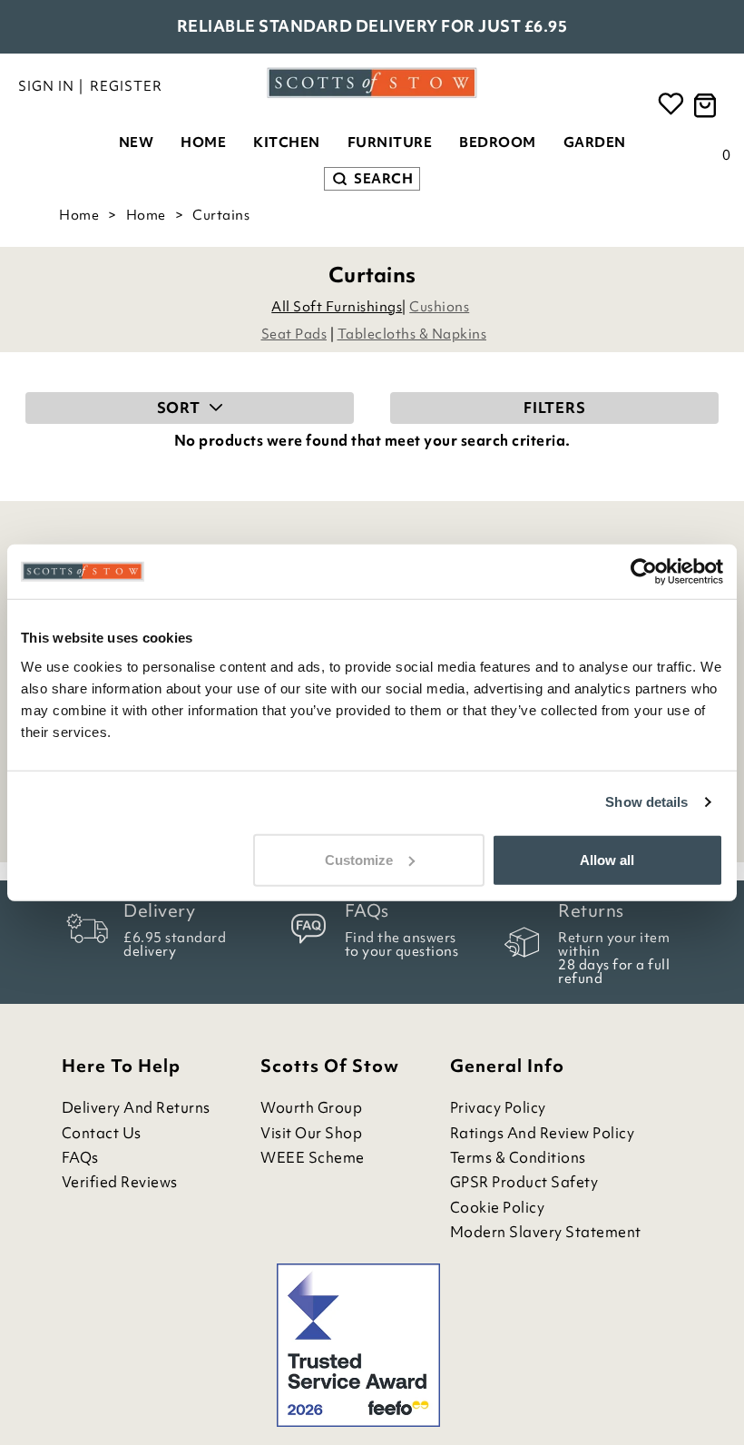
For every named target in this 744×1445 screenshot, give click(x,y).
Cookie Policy (497, 1207)
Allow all (607, 859)
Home (203, 142)
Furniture (390, 142)
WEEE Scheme (312, 1157)
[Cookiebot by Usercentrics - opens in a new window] (643, 571)
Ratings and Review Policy (542, 1133)
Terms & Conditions (518, 1157)
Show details (646, 802)
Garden (594, 142)
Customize (359, 859)
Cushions (439, 307)
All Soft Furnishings (336, 307)
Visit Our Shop (311, 1133)
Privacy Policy (498, 1107)
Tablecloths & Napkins (412, 334)
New (136, 142)
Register (126, 86)
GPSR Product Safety (524, 1182)
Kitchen (286, 142)
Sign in (46, 86)
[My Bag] (707, 106)
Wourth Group (311, 1107)
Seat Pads (294, 334)
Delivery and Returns (136, 1107)
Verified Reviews (120, 1182)
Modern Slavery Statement (545, 1232)
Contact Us (102, 1133)
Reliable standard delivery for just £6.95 (372, 25)
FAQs (80, 1157)
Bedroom (497, 142)
